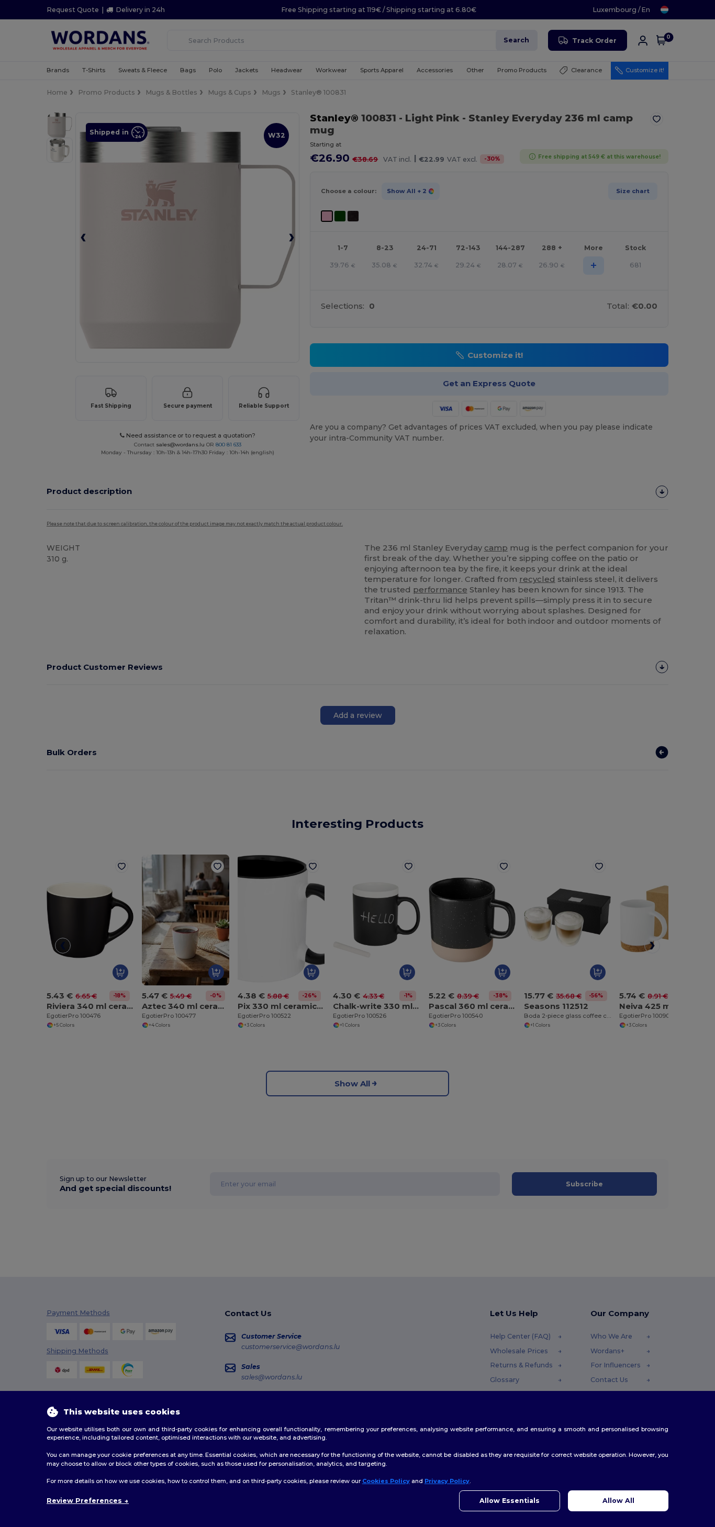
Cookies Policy (386, 1481)
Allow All (618, 1500)
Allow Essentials (509, 1500)
